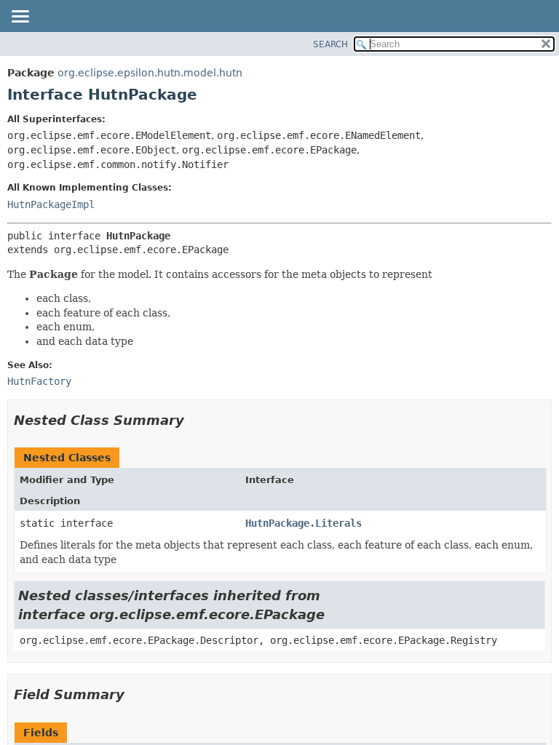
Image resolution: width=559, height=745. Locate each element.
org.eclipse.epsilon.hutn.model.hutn (150, 73)
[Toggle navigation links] (19, 17)
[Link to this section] (194, 420)
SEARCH (330, 44)
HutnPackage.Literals (303, 523)
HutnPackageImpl (51, 204)
